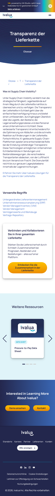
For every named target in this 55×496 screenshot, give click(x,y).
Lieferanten (38, 441)
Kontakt (41, 408)
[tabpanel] (27, 339)
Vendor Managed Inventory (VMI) (20, 205)
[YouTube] (34, 467)
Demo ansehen (17, 408)
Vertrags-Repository (13, 215)
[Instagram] (30, 467)
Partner (27, 441)
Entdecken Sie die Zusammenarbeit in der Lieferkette (27, 267)
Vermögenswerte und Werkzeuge (20, 212)
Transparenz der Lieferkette (33, 82)
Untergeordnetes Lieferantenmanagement (25, 199)
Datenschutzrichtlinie (17, 474)
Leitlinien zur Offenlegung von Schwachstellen (27, 479)
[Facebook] (21, 467)
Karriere (17, 441)
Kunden (48, 441)
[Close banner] (50, 6)
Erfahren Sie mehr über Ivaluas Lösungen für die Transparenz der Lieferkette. (26, 174)
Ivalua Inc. (19, 490)
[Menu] (50, 15)
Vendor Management (13, 208)
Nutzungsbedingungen (27, 484)
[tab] (23, 364)
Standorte (7, 441)
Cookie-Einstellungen (38, 474)
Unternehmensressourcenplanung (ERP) (24, 202)
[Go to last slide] (7, 338)
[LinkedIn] (25, 467)
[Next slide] (48, 338)
